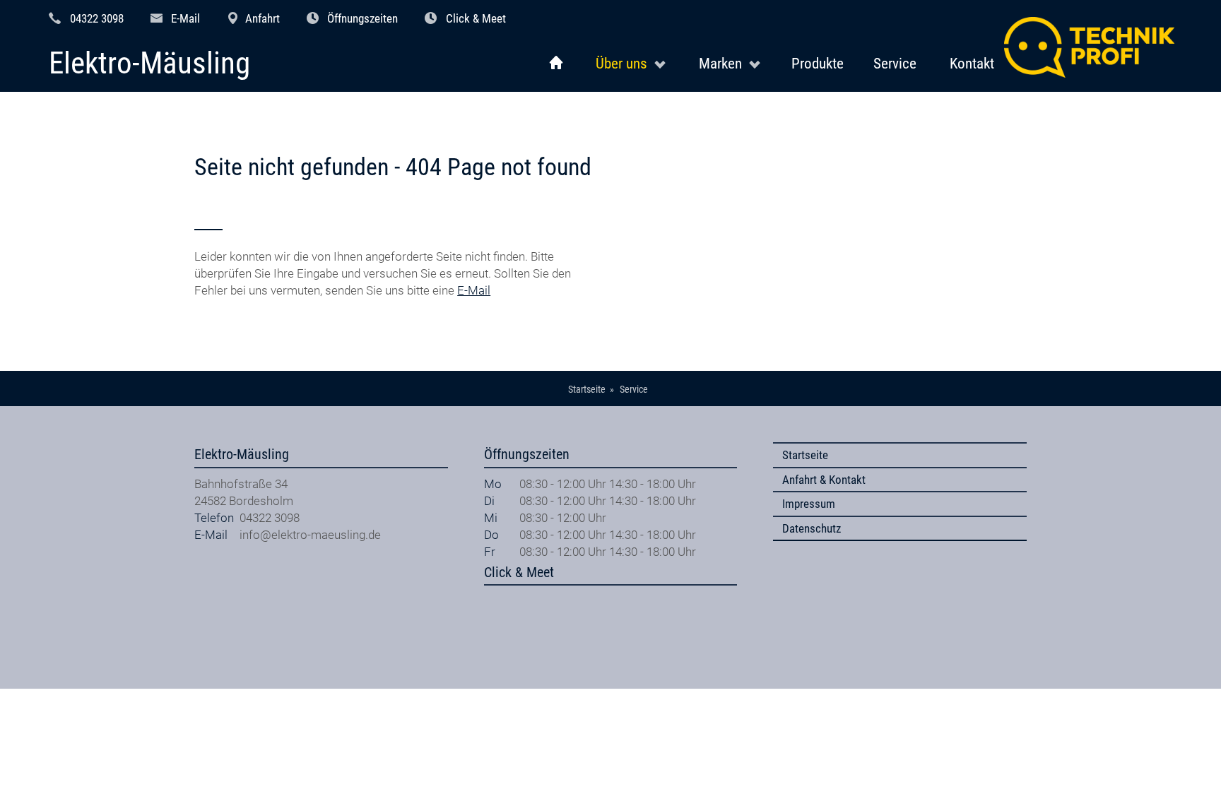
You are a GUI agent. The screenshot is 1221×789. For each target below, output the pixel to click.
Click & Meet (476, 18)
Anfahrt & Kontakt (824, 480)
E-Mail (185, 18)
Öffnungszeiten (362, 18)
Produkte (817, 63)
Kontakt (972, 63)
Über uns (621, 63)
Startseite (805, 455)
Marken (720, 63)
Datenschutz (811, 528)
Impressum (808, 504)
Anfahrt (262, 18)
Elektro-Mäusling (149, 64)
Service (894, 63)
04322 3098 (97, 18)
